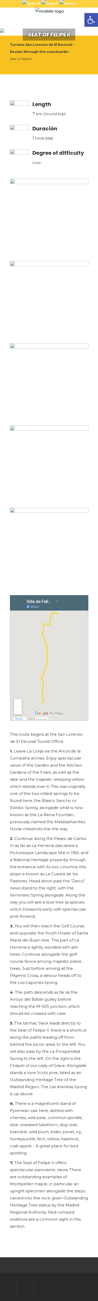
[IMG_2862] (49, 218)
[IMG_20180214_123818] (49, 300)
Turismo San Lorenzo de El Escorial (41, 45)
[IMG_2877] (49, 547)
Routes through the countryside (39, 52)
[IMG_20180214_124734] (49, 464)
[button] (91, 20)
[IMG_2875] (49, 382)
